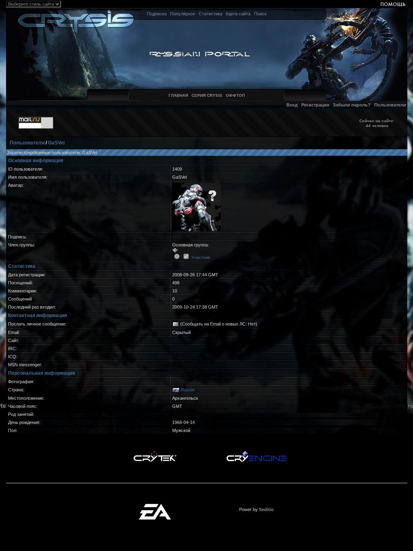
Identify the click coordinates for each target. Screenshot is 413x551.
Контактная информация (37, 315)
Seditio (266, 509)
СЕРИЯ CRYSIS (207, 95)
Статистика (210, 13)
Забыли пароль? (352, 104)
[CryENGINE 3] (256, 453)
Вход (292, 104)
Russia (187, 389)
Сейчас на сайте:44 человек (376, 123)
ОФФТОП (235, 95)
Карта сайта (238, 13)
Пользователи (390, 104)
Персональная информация (41, 373)
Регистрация (315, 104)
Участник (200, 257)
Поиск (260, 13)
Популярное (182, 13)
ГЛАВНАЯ (178, 95)
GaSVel (56, 143)
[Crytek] (155, 453)
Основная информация (35, 160)
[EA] (155, 506)
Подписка (157, 13)
